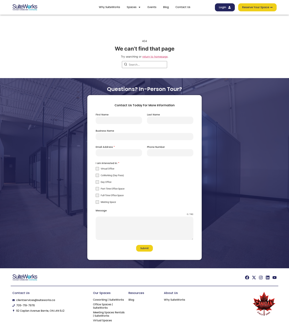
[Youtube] (274, 277)
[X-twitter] (254, 277)
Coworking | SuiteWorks (108, 299)
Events (152, 7)
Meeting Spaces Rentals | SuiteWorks (109, 314)
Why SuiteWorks (109, 7)
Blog (166, 7)
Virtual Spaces (102, 320)
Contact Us (182, 7)
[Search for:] (144, 64)
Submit (144, 248)
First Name (102, 114)
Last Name (153, 114)
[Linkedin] (268, 277)
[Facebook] (247, 277)
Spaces (131, 7)
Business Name (105, 130)
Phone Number (156, 147)
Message (101, 210)
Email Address (105, 147)
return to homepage (155, 56)
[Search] (125, 64)
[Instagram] (261, 277)
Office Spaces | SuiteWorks (103, 306)
